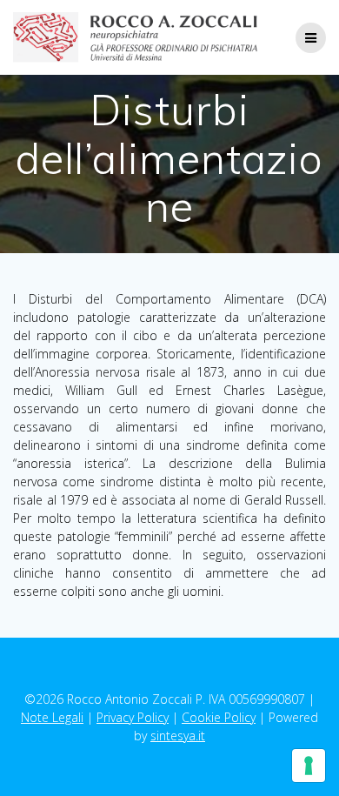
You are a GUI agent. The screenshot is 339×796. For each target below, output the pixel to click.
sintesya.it (177, 735)
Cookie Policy (219, 717)
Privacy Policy (132, 717)
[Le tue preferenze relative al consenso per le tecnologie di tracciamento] (308, 765)
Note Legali (52, 717)
